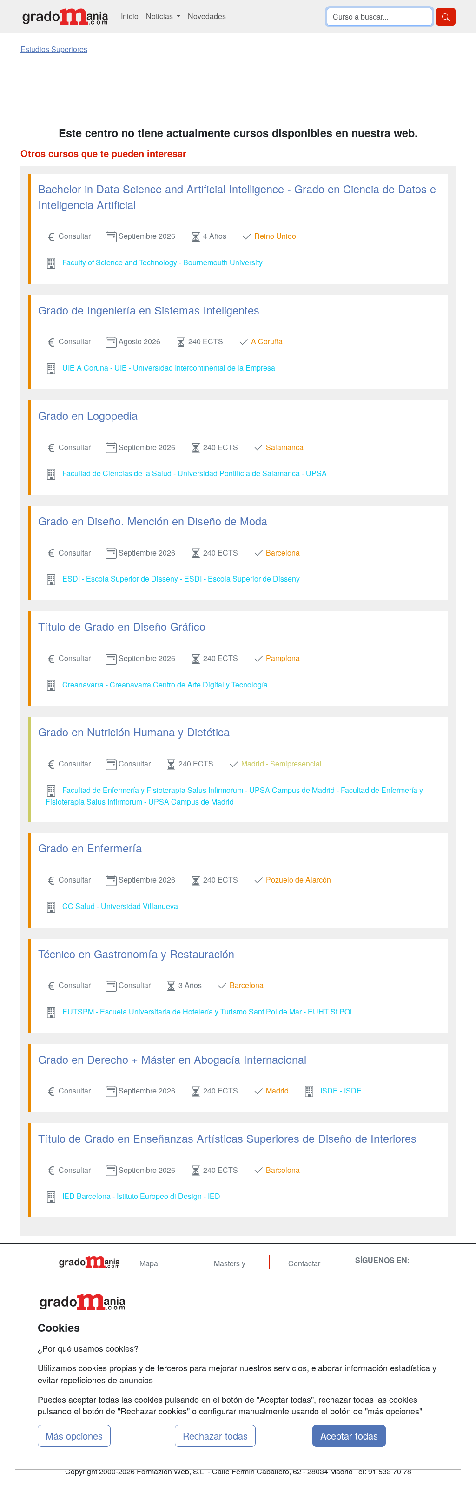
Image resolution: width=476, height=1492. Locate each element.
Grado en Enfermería (90, 848)
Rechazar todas (215, 1435)
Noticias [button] (160, 16)
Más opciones (74, 1435)
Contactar (304, 1263)
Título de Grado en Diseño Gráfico (121, 626)
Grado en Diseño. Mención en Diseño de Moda (152, 521)
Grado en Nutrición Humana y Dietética (134, 731)
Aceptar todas (349, 1435)
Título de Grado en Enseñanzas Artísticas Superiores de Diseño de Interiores (227, 1138)
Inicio (130, 16)
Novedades (207, 16)
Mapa (148, 1263)
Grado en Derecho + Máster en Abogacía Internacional (172, 1059)
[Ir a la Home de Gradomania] (89, 1262)
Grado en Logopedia (88, 415)
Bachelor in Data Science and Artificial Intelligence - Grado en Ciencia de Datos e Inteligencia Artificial (237, 196)
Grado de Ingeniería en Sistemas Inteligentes (148, 310)
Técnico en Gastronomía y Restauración (136, 954)
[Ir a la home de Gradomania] (65, 16)
